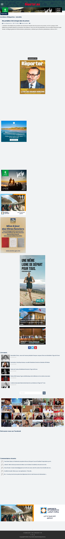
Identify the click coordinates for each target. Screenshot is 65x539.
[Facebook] (29, 347)
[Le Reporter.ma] (32, 4)
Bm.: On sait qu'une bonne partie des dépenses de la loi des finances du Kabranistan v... (25, 474)
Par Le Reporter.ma (7, 23)
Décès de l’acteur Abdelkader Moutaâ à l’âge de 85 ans (23, 369)
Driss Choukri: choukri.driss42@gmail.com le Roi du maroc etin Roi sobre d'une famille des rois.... (28, 467)
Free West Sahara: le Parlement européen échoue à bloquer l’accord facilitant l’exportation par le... (28, 461)
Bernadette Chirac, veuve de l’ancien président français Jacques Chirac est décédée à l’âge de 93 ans (35, 355)
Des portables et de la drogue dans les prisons (15, 21)
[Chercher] (44, 393)
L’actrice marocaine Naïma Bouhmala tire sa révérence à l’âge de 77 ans (27, 383)
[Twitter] (32, 347)
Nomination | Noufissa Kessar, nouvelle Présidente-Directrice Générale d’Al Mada (30, 362)
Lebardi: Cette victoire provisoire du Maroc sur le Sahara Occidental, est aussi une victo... (25, 464)
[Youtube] (35, 347)
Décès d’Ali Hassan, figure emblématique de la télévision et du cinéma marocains (30, 376)
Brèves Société (24, 23)
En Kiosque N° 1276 (32, 58)
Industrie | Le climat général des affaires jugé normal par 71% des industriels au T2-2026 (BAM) (32, 322)
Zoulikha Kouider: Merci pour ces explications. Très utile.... (18, 471)
